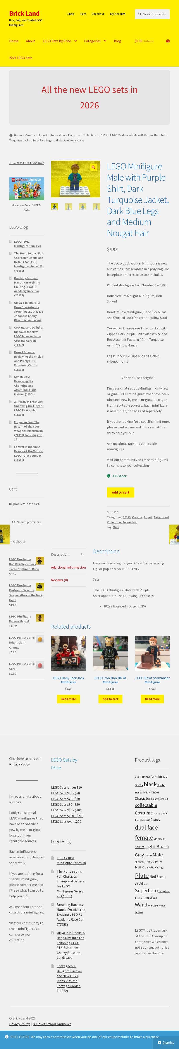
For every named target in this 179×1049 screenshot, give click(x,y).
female (144, 837)
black (150, 784)
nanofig (150, 867)
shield (139, 883)
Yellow (139, 912)
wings (162, 905)
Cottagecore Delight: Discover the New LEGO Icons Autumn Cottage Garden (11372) (28, 336)
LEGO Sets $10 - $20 (65, 793)
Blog (117, 41)
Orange (159, 867)
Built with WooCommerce (52, 1024)
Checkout (98, 14)
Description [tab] (60, 554)
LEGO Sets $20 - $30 (65, 799)
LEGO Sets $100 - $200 (67, 816)
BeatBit (156, 776)
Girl (155, 838)
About (30, 41)
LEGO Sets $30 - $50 (65, 804)
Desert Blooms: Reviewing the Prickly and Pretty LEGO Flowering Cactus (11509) (28, 360)
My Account (117, 14)
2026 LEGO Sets (20, 58)
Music (139, 867)
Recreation (57, 135)
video (145, 897)
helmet (140, 847)
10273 (103, 135)
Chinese (155, 798)
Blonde (138, 792)
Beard (146, 777)
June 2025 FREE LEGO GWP (26, 163)
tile (137, 897)
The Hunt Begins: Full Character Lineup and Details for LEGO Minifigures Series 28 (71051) (28, 262)
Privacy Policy (19, 764)
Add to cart (120, 492)
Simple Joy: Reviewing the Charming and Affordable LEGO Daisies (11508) (25, 385)
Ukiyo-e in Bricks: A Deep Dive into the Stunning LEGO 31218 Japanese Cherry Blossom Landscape (28, 311)
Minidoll (139, 861)
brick (146, 792)
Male (116, 527)
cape (155, 792)
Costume (144, 813)
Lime (148, 855)
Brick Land (24, 13)
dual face (146, 827)
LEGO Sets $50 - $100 (66, 810)
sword (162, 891)
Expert (43, 135)
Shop (70, 14)
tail (168, 891)
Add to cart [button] (110, 699)
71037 (138, 777)
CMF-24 (164, 798)
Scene (161, 877)
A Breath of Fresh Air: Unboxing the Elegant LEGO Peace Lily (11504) (29, 408)
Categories (92, 41)
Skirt (145, 883)
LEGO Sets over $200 (66, 821)
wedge (153, 905)
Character (142, 798)
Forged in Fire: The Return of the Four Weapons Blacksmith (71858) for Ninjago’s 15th (28, 430)
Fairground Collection (82, 135)
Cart (83, 14)
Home (13, 41)
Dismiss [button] (168, 1042)
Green (161, 838)
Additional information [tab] (68, 567)
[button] (93, 167)
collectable (146, 805)
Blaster (161, 785)
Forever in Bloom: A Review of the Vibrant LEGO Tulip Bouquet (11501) (28, 453)
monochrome (153, 861)
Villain (153, 898)
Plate (142, 876)
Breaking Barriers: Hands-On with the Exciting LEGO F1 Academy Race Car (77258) (27, 286)
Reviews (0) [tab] (59, 580)
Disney (155, 819)
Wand (141, 904)
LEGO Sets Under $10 (66, 787)
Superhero (146, 890)
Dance (156, 813)
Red (153, 876)
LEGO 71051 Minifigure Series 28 (27, 244)
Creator (30, 135)
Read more (68, 699)
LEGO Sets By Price (57, 41)
